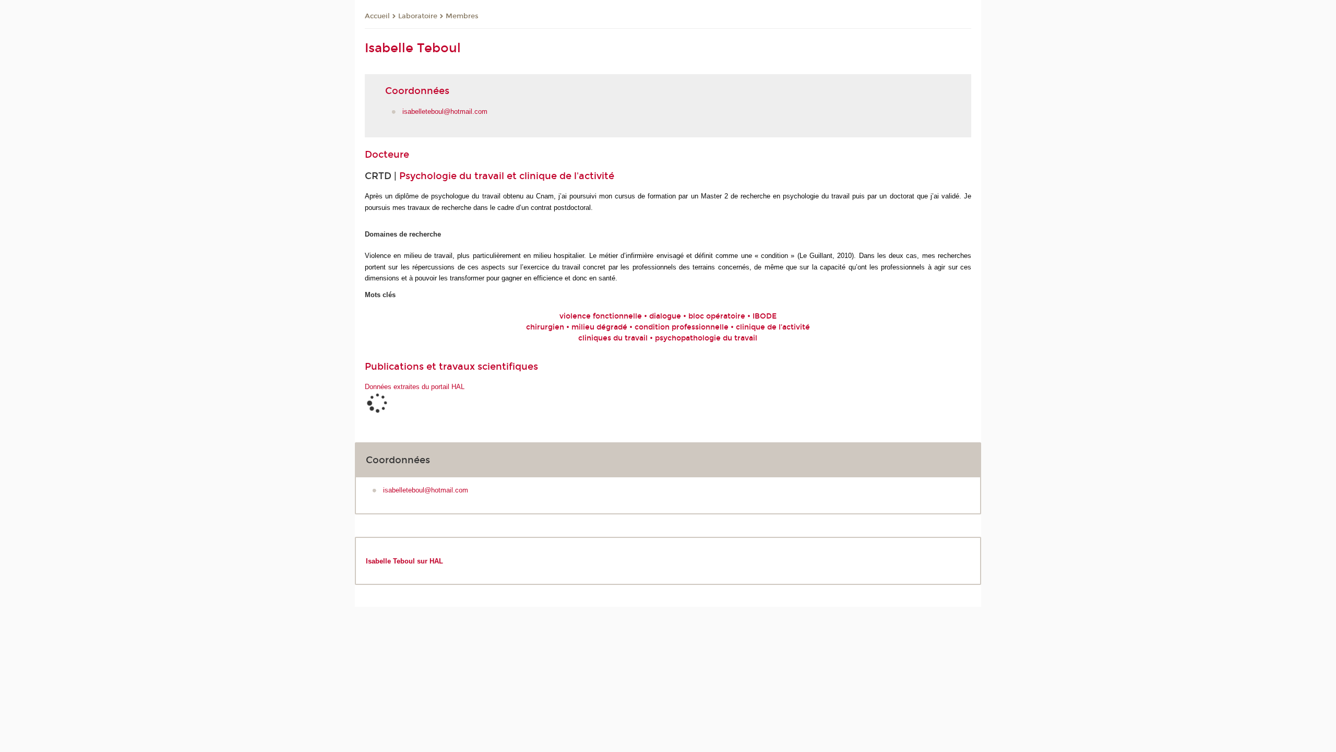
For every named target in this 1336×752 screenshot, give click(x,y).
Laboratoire (417, 16)
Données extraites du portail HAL (414, 387)
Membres (462, 16)
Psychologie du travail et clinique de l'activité (506, 176)
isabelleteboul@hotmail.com (444, 111)
